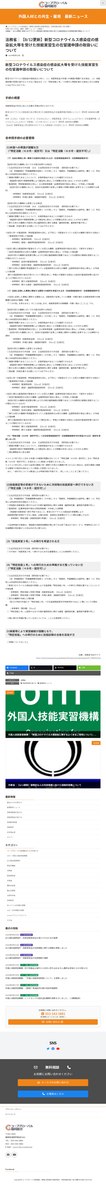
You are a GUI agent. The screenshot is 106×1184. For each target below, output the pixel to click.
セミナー (10, 837)
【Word (56, 410)
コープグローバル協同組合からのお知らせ (22, 851)
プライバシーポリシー (13, 1109)
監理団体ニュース (46, 683)
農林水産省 (11, 886)
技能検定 (10, 827)
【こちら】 (84, 303)
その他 (9, 920)
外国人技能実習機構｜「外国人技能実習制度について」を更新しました (36, 978)
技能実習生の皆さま (14, 817)
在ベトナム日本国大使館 (16, 905)
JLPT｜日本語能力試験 (15, 910)
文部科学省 (11, 895)
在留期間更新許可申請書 (48, 167)
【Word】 (41, 194)
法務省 (23, 680)
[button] (53, 1082)
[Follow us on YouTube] (14, 1154)
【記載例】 (49, 194)
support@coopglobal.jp (22, 1147)
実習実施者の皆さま (29, 683)
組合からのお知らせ (14, 802)
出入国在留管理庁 (13, 861)
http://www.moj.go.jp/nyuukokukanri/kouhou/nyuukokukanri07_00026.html (68, 658)
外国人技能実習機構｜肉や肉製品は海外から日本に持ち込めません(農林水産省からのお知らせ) (46, 968)
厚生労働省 (11, 866)
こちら (71, 471)
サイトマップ (10, 1114)
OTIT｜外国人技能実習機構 (17, 856)
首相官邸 (10, 900)
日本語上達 (11, 832)
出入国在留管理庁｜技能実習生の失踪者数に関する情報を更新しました (36, 948)
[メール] (8, 1154)
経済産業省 (11, 876)
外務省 (9, 881)
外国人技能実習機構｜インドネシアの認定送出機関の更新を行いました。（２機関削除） (43, 998)
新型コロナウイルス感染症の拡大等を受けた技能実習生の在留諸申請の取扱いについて (43, 112)
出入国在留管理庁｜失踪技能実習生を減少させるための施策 (31, 938)
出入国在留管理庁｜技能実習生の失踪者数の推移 (26, 958)
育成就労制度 (12, 822)
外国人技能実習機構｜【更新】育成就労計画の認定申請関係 (31, 988)
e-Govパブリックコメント (17, 915)
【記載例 (60, 342)
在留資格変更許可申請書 (19, 167)
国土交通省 (11, 890)
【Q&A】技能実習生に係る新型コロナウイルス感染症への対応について (36, 125)
